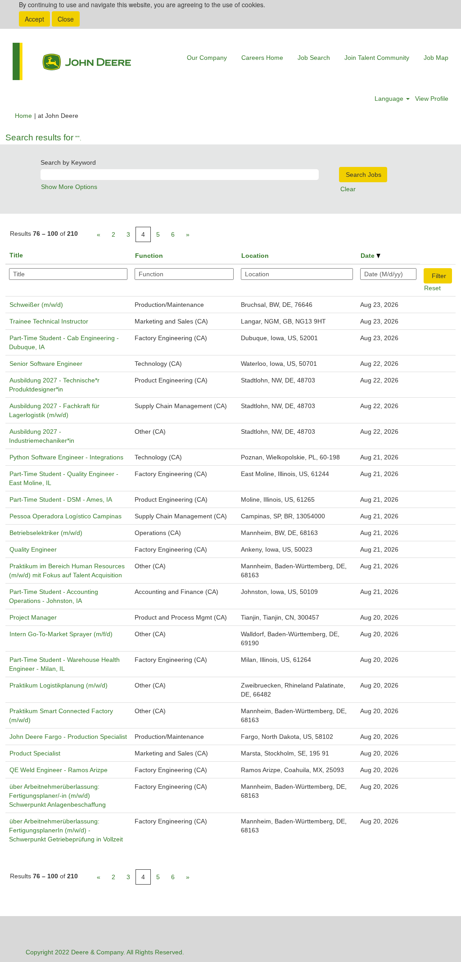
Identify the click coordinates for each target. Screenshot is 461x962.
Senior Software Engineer (45, 363)
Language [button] (390, 98)
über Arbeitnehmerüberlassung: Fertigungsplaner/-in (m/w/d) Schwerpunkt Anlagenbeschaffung (57, 795)
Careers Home (262, 57)
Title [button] (16, 255)
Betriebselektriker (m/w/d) (45, 532)
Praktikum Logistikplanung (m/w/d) (58, 685)
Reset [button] (432, 288)
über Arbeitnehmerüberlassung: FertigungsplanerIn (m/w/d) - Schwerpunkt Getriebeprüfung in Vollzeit (66, 830)
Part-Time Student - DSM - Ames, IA (60, 499)
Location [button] (255, 255)
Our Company (207, 57)
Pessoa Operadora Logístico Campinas (65, 516)
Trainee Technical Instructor (48, 321)
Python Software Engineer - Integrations (66, 457)
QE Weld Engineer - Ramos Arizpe (58, 769)
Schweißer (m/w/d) (36, 304)
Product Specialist (34, 753)
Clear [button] (348, 189)
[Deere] (71, 61)
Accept (34, 18)
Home (23, 115)
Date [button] (368, 255)
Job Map (436, 57)
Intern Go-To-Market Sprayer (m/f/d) (61, 634)
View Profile (431, 98)
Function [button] (149, 255)
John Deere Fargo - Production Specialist (68, 736)
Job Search (314, 57)
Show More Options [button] (69, 186)
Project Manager (33, 617)
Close (66, 18)
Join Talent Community (376, 57)
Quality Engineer (33, 549)
